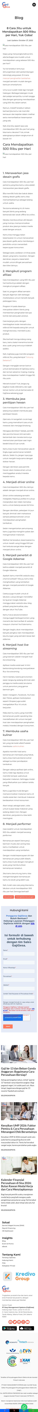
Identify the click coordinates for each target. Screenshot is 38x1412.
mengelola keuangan (25, 897)
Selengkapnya (8, 1095)
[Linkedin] (19, 1322)
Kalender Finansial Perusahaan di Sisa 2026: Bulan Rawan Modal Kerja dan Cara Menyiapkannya (17, 1184)
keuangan (8, 897)
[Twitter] (15, 1322)
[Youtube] (28, 1322)
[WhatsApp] (33, 1410)
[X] (14, 1410)
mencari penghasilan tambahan (16, 78)
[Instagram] (23, 1322)
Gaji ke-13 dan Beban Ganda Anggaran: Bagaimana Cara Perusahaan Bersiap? (18, 1071)
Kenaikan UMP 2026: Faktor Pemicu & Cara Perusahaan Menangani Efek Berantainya (19, 1129)
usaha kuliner (18, 746)
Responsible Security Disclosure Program (19, 1408)
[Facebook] (10, 1322)
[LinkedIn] (23, 1410)
